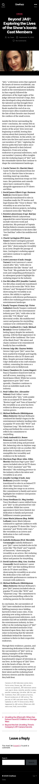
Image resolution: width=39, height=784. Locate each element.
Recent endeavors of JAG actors (17, 697)
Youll (14, 706)
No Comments (21, 41)
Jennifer (21, 690)
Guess (16, 685)
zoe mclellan (21, 706)
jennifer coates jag (12, 692)
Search (4, 758)
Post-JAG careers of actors (23, 695)
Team (12, 37)
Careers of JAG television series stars (19, 683)
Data (4, 780)
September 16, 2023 (26, 37)
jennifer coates (30, 690)
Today (30, 699)
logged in (17, 746)
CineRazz (19, 4)
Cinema (19, 14)
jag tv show (13, 690)
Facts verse (9, 685)
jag (21, 685)
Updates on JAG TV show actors (17, 702)
